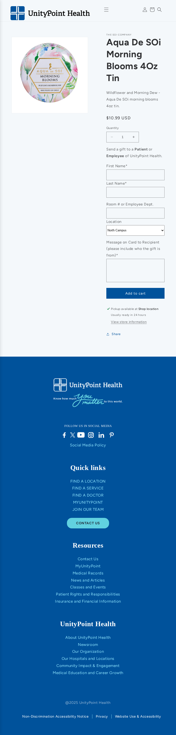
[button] (159, 10)
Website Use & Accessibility (138, 716)
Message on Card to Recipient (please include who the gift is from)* (133, 249)
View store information (129, 322)
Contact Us (88, 559)
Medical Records (88, 573)
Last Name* (116, 183)
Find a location (88, 481)
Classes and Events (88, 587)
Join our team (88, 509)
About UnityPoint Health (88, 637)
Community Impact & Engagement (87, 665)
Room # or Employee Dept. (129, 204)
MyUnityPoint (88, 502)
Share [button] (116, 334)
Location (114, 221)
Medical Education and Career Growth (88, 672)
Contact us (88, 523)
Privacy (102, 716)
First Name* (117, 166)
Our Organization (88, 651)
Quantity (112, 128)
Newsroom (88, 644)
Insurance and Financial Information (88, 601)
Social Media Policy (88, 445)
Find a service (88, 488)
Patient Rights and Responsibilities (88, 594)
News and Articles (88, 580)
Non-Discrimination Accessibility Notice (55, 716)
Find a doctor (88, 495)
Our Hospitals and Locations (88, 658)
